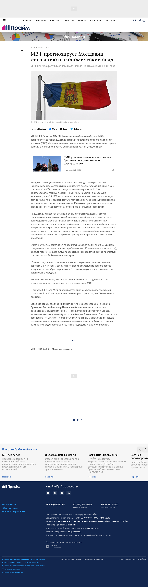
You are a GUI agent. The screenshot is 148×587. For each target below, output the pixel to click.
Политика (54, 20)
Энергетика (68, 20)
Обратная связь (10, 508)
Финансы (82, 20)
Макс (54, 129)
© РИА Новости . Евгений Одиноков (45, 122)
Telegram (78, 129)
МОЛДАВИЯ (44, 349)
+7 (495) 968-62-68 (82, 506)
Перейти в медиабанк (70, 122)
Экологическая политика (12, 572)
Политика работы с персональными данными (20, 563)
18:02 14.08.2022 (37, 47)
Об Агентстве (9, 504)
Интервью (111, 20)
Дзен (65, 129)
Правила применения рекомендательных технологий (23, 566)
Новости (27, 20)
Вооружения (96, 20)
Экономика (40, 20)
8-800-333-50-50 (109, 506)
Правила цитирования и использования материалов (23, 559)
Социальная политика (11, 569)
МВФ (33, 349)
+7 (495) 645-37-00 (55, 504)
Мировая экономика (62, 349)
